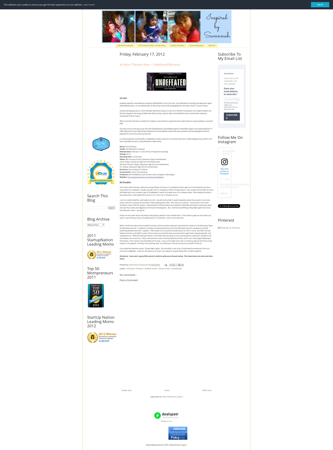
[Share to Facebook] (179, 265)
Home (166, 390)
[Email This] (170, 265)
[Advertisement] (166, 363)
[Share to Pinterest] (182, 265)
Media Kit (212, 45)
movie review (165, 268)
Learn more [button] (89, 4)
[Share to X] (176, 265)
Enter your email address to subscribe (231, 91)
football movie (151, 268)
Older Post (206, 390)
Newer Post (127, 390)
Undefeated (176, 268)
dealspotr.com (166, 421)
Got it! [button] (320, 4)
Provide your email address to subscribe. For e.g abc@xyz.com (231, 106)
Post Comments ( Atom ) (172, 396)
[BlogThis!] (173, 265)
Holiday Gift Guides (177, 45)
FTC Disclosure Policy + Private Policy (151, 45)
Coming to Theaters (135, 268)
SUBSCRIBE (231, 116)
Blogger (183, 445)
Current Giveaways (196, 45)
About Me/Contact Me (125, 45)
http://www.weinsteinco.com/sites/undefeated (145, 177)
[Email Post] (166, 265)
